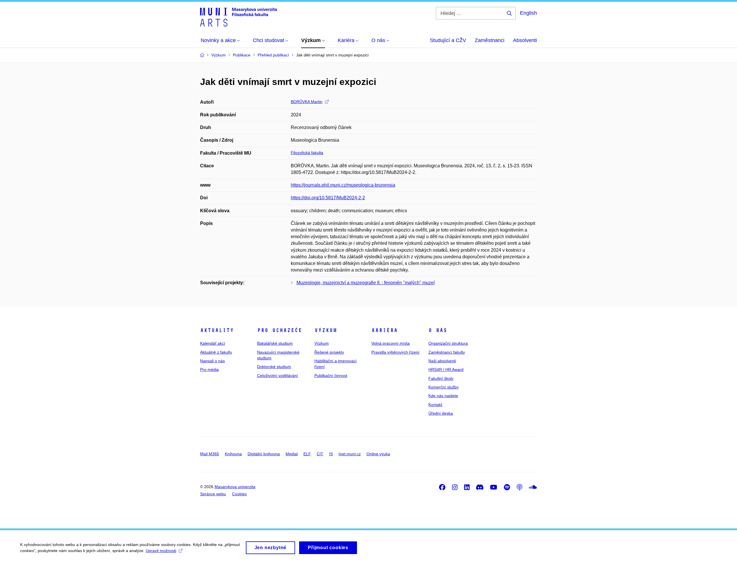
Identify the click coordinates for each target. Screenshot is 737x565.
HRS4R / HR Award (446, 369)
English (528, 13)
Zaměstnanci (489, 40)
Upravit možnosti (161, 550)
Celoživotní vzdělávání (277, 375)
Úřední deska (440, 413)
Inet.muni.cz (350, 454)
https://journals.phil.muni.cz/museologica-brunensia (343, 185)
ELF (307, 454)
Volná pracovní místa (390, 343)
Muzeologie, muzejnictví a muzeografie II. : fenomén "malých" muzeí (366, 282)
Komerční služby (443, 387)
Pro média (209, 369)
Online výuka (378, 454)
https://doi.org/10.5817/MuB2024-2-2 (328, 197)
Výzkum (325, 330)
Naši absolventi (442, 361)
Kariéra (384, 330)
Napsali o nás (212, 361)
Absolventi (525, 40)
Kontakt (435, 404)
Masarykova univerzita (234, 486)
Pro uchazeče (279, 330)
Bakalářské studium (275, 343)
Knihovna (233, 454)
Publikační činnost (330, 375)
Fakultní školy (440, 378)
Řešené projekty (329, 352)
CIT (320, 454)
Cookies (239, 494)
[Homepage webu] (238, 16)
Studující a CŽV (448, 40)
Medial (292, 454)
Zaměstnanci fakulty (446, 352)
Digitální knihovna (264, 454)
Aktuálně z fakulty (216, 352)
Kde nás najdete (443, 395)
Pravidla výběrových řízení (395, 352)
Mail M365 (209, 454)
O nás (437, 330)
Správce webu (213, 494)
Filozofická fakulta (307, 152)
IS (331, 454)
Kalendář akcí (212, 343)
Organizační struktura (448, 343)
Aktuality (217, 330)
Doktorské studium (274, 366)
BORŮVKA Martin (306, 101)
